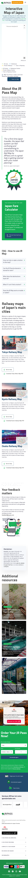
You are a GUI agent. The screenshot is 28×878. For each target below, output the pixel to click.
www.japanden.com (20, 702)
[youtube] (20, 871)
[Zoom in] (24, 26)
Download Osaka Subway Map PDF (15, 468)
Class (2, 748)
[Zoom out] (24, 28)
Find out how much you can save (14, 235)
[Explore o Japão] (6, 2)
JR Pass (9, 874)
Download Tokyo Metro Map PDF (14, 373)
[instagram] (16, 871)
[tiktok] (13, 871)
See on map (9, 369)
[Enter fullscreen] (24, 58)
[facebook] (9, 871)
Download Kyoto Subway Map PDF (15, 421)
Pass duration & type (5, 742)
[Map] (14, 42)
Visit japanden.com (8, 833)
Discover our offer (13, 721)
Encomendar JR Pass (17, 2)
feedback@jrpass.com (8, 515)
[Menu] (25, 2)
